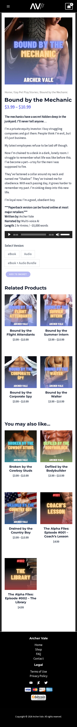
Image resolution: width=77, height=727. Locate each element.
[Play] (9, 234)
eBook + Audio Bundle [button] (22, 263)
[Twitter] (46, 682)
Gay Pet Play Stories (26, 92)
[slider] (66, 234)
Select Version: (14, 246)
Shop (38, 649)
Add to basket (18, 274)
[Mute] (57, 234)
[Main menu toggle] (8, 6)
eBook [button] (12, 254)
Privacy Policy (38, 676)
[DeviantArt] (38, 682)
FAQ (38, 654)
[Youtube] (31, 682)
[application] (38, 234)
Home (8, 92)
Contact (38, 658)
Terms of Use (38, 671)
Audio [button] (28, 254)
